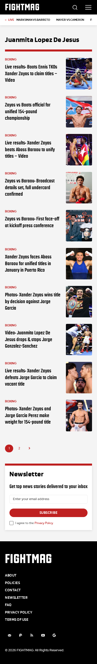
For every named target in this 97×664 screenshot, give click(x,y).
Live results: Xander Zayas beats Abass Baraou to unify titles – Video (30, 149)
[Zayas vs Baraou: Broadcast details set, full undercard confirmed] (79, 187)
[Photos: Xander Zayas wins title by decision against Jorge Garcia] (79, 301)
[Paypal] (20, 635)
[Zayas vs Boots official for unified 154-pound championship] (79, 111)
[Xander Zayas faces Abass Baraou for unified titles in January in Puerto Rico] (79, 263)
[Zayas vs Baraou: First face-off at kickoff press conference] (79, 225)
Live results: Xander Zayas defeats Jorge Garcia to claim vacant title (31, 377)
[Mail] (9, 635)
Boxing (11, 59)
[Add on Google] (54, 635)
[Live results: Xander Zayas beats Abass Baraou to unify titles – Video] (79, 149)
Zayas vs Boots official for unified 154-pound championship (27, 111)
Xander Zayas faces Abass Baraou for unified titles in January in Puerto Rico (28, 263)
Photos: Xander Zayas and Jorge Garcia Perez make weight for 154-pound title (28, 415)
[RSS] (31, 635)
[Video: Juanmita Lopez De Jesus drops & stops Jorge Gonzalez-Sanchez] (79, 339)
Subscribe (49, 513)
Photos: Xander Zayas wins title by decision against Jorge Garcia (32, 301)
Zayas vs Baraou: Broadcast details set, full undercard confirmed (29, 187)
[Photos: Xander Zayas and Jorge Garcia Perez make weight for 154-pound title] (79, 415)
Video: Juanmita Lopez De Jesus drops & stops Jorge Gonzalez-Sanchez (28, 339)
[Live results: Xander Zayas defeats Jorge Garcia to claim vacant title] (79, 377)
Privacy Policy (44, 523)
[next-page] (29, 448)
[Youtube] (43, 635)
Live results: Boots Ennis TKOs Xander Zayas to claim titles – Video (31, 73)
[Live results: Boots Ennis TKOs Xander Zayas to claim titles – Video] (79, 73)
